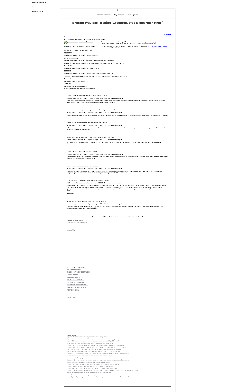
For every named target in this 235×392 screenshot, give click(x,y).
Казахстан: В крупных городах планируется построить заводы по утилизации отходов (94, 349)
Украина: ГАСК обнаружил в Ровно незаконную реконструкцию (87, 95)
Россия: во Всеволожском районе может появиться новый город (87, 122)
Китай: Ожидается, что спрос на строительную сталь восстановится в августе (91, 375)
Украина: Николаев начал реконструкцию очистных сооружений (87, 337)
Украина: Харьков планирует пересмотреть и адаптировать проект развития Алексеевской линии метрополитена (102, 370)
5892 (137, 216)
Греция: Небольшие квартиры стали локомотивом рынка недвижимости (89, 372)
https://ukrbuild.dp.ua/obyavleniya (157, 46)
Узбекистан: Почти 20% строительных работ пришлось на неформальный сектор (92, 368)
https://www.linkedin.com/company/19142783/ (100, 73)
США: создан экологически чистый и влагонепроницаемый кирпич (88, 180)
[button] (58, 2)
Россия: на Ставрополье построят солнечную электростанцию (86, 201)
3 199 (128, 216)
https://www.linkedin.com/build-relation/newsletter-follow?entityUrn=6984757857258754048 (99, 76)
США (68, 183)
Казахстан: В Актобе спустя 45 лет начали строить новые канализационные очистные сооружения (98, 353)
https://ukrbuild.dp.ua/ (93, 68)
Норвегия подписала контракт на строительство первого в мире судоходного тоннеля (93, 351)
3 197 (116, 216)
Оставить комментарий (115, 98)
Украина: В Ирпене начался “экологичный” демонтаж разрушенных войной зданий (93, 364)
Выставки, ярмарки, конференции (77, 222)
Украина (69, 98)
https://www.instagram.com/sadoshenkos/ (76, 81)
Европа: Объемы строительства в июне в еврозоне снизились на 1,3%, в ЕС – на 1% (93, 341)
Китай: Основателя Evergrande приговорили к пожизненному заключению (90, 343)
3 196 (110, 216)
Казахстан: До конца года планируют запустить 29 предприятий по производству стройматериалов (98, 360)
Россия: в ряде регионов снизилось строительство (82, 166)
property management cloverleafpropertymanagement (79, 88)
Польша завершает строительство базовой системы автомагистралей (88, 362)
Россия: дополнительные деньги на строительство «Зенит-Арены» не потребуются (93, 110)
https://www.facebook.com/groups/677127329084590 (108, 63)
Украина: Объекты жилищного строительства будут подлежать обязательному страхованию (95, 345)
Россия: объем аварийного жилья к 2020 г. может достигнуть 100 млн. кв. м (90, 137)
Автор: (86, 98)
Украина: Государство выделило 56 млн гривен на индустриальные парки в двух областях (95, 339)
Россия (69, 112)
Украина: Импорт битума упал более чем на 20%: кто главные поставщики (90, 366)
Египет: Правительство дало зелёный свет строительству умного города (89, 356)
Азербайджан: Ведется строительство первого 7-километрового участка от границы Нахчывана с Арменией (101, 377)
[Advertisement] (117, 247)
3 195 (104, 216)
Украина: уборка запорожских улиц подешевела (82, 151)
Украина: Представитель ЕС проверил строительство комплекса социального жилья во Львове (96, 347)
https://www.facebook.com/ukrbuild (104, 60)
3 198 (122, 216)
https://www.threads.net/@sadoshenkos (75, 86)
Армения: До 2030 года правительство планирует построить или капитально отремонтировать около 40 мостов (102, 358)
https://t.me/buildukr (92, 55)
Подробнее (70, 193)
